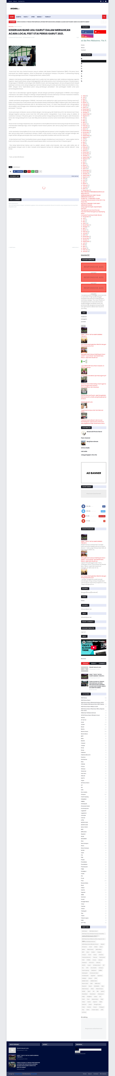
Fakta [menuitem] (26, 17)
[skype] (93, 76)
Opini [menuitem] (33, 17)
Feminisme (93, 759)
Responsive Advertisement (94, 493)
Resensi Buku (93, 883)
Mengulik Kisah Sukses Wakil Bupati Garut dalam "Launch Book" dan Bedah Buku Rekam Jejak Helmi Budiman (93, 355)
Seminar (93, 897)
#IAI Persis (93, 698)
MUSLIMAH (93, 838)
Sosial (93, 899)
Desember (86, 109)
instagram (84, 319)
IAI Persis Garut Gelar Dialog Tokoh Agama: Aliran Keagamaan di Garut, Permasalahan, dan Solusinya (93, 385)
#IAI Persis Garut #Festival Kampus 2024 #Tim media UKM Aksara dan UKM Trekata (93, 703)
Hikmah (93, 776)
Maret (84, 102)
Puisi (93, 880)
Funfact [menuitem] (48, 17)
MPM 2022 (93, 832)
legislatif (93, 811)
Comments (102, 663)
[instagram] (93, 68)
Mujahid (93, 834)
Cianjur (93, 745)
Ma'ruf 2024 (93, 827)
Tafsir (93, 904)
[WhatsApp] (33, 171)
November (86, 111)
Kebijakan (93, 799)
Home (10, 1)
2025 (84, 107)
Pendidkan (93, 862)
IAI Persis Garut (93, 783)
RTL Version (103, 1074)
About (15, 1)
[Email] (36, 171)
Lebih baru (12, 247)
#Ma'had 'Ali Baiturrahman (93, 713)
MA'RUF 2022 (93, 822)
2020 (84, 223)
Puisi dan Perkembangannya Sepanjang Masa (93, 212)
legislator (93, 813)
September (86, 114)
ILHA (93, 790)
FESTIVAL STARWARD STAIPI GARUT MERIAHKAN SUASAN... (90, 204)
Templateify (18, 1074)
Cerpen (93, 743)
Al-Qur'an (93, 720)
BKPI (93, 736)
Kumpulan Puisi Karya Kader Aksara (91, 215)
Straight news (93, 901)
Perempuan (93, 867)
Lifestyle (93, 815)
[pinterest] (93, 63)
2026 (84, 96)
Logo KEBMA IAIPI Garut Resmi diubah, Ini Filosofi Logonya (92, 366)
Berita (93, 729)
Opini (93, 853)
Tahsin (93, 908)
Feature (93, 757)
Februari (85, 104)
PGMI (93, 869)
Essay (93, 750)
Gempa (93, 769)
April (84, 101)
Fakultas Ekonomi (93, 755)
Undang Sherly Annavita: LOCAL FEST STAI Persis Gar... (93, 201)
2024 (84, 129)
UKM (93, 920)
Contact (83, 50)
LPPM (93, 820)
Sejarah (93, 892)
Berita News (93, 734)
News (93, 845)
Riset (93, 885)
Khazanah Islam (93, 806)
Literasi (93, 818)
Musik (93, 836)
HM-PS (93, 778)
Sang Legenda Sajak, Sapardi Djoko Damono (91, 207)
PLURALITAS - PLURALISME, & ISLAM (90, 198)
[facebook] (93, 59)
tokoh (93, 915)
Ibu (93, 787)
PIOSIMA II (93, 871)
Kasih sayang (93, 797)
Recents (93, 663)
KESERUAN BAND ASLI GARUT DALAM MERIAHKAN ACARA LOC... (91, 196)
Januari (85, 106)
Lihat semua (75, 176)
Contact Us (21, 1)
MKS (93, 829)
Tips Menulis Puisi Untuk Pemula (90, 210)
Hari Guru (93, 773)
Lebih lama (75, 247)
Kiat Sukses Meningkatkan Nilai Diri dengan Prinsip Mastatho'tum (93, 345)
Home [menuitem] (12, 17)
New (93, 841)
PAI (93, 855)
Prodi (93, 878)
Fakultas (93, 752)
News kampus (93, 848)
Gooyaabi (34, 1074)
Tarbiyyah (93, 911)
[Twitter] (25, 171)
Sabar (93, 887)
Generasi (93, 771)
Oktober (85, 112)
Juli (84, 97)
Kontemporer (93, 808)
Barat (93, 727)
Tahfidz (93, 906)
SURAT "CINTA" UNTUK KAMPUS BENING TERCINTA (91, 335)
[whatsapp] (93, 73)
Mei (84, 99)
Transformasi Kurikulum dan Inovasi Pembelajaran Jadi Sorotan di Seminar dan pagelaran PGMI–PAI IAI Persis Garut (93, 421)
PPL (93, 876)
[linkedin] (93, 66)
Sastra (93, 890)
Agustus (85, 116)
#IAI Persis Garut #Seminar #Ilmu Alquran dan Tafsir (93, 709)
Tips (93, 913)
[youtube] (93, 71)
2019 (84, 235)
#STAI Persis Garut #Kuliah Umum (93, 715)
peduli (93, 860)
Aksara (93, 717)
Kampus (93, 794)
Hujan (93, 780)
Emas (93, 748)
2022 (84, 169)
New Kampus (18, 26)
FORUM (93, 764)
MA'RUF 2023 (93, 825)
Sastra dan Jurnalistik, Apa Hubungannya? (93, 375)
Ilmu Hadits (93, 792)
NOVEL (93, 850)
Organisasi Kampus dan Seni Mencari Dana (92, 411)
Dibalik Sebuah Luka (87, 402)
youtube (83, 321)
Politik (93, 873)
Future (93, 766)
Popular (85, 663)
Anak (93, 722)
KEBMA (93, 801)
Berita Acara (93, 731)
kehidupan (93, 804)
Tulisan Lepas (93, 918)
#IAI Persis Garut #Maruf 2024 (93, 706)
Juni (84, 119)
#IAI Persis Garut (93, 700)
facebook (84, 316)
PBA (93, 857)
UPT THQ (93, 922)
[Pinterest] (29, 171)
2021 (84, 188)
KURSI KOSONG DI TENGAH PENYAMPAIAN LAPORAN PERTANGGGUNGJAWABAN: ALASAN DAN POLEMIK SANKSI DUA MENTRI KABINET (53, 22)
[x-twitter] (93, 61)
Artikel (93, 724)
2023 (84, 150)
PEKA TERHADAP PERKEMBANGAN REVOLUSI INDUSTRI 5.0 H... (92, 192)
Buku (93, 738)
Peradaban (93, 864)
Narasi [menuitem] (39, 17)
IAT (93, 785)
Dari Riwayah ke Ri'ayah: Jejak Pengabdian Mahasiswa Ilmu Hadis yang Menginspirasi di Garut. (93, 396)
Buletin (93, 741)
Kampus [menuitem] (18, 17)
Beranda (11, 26)
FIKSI (93, 762)
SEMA (93, 894)
